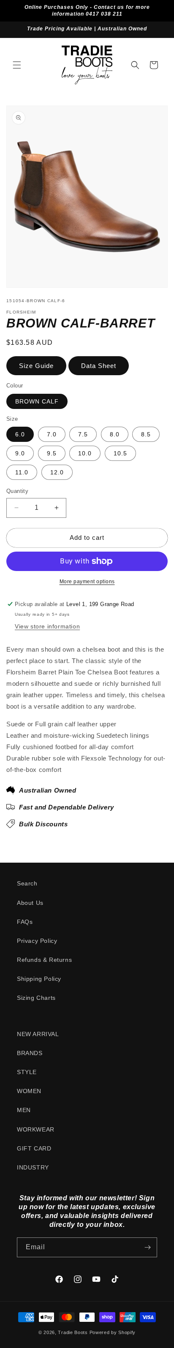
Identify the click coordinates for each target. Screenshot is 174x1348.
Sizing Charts (36, 997)
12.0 (57, 472)
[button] (17, 65)
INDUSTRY (33, 1167)
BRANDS (30, 1053)
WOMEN (29, 1091)
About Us (30, 902)
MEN (24, 1110)
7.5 (83, 434)
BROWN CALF (37, 401)
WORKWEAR (35, 1129)
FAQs (25, 921)
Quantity (17, 491)
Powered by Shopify (113, 1332)
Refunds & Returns (44, 959)
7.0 (52, 434)
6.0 (20, 434)
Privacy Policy (37, 940)
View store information (47, 626)
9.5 (52, 453)
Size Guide (36, 365)
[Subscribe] (147, 1247)
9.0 (20, 453)
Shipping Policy (39, 978)
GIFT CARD (34, 1148)
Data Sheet (98, 365)
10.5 (120, 453)
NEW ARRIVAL (38, 1034)
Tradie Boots (72, 1332)
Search (27, 883)
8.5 (146, 434)
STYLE (27, 1072)
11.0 (21, 472)
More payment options (87, 582)
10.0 (85, 453)
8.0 (115, 434)
